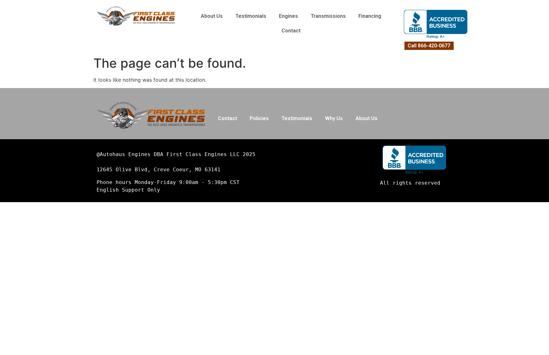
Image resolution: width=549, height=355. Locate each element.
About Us (212, 16)
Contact (291, 31)
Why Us (334, 118)
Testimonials (250, 16)
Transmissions (328, 16)
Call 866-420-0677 (429, 46)
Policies (259, 118)
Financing (369, 16)
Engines (288, 16)
